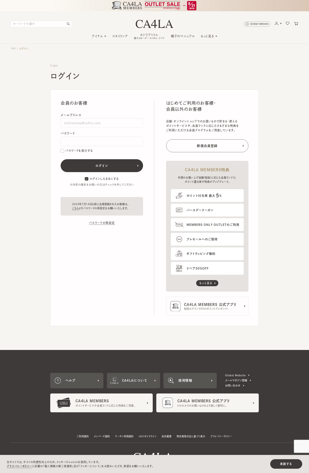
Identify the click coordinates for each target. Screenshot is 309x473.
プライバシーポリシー (221, 436)
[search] (68, 24)
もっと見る (207, 36)
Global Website (235, 375)
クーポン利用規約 (124, 436)
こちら (75, 208)
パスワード (68, 133)
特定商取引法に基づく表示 (191, 436)
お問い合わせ (233, 385)
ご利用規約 (83, 436)
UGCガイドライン (148, 436)
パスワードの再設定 (102, 222)
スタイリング (120, 36)
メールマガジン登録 (236, 380)
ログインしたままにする (104, 178)
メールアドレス (71, 115)
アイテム (97, 36)
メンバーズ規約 (102, 436)
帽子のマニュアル (183, 36)
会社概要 (166, 436)
